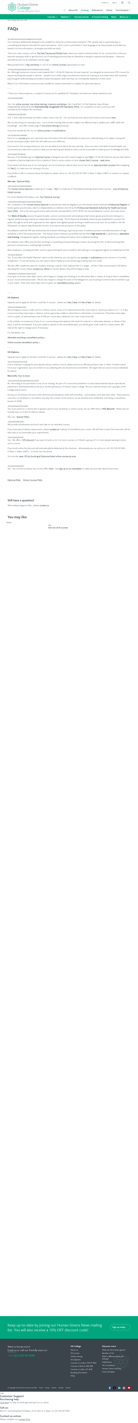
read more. (105, 160)
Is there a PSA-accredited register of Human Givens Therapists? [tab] (25, 202)
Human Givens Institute (111, 1368)
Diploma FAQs (23, 181)
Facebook (109, 1387)
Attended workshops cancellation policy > (26, 337)
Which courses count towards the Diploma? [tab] (20, 186)
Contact (68, 1387)
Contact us (104, 2)
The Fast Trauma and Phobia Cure (52, 53)
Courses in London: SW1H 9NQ (83, 1362)
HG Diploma (76, 1359)
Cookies (60, 1387)
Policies (54, 1387)
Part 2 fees (72, 302)
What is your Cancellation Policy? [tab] (17, 307)
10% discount (28, 439)
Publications (97, 10)
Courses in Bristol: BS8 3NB (82, 1366)
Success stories (81, 16)
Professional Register (117, 204)
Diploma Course (42, 156)
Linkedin (119, 1387)
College (14, 20)
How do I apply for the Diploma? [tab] (16, 154)
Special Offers (23, 416)
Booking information (79, 1372)
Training (84, 10)
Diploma (65, 16)
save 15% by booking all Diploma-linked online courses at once (47, 456)
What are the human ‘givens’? (114, 1349)
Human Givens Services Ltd (24, 1387)
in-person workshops (57, 104)
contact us (54, 429)
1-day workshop (32, 64)
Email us (12, 1350)
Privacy (47, 1387)
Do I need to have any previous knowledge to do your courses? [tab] (25, 39)
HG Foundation (108, 1365)
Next (50, 525)
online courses (22, 104)
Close (2, 1393)
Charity (109, 10)
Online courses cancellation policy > (24, 342)
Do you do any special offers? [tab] (16, 466)
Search (129, 2)
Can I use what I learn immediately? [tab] (17, 135)
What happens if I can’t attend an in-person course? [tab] (22, 274)
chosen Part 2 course (88, 160)
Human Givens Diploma (22, 188)
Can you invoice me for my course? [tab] (17, 362)
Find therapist (122, 10)
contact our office (41, 268)
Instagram (124, 1387)
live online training (38, 104)
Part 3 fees (86, 302)
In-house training (100, 16)
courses (21, 138)
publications (60, 130)
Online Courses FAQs (32, 480)
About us (124, 16)
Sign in (114, 2)
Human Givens (64, 10)
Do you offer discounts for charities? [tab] (18, 406)
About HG (73, 10)
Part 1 (92, 156)
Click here (4, 1402)
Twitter (114, 1387)
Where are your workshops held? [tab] (17, 114)
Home (9, 20)
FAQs (73, 1375)
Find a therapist (108, 1371)
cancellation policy (65, 282)
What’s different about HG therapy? (113, 1357)
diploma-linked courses (104, 165)
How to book (24, 375)
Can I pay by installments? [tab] (15, 255)
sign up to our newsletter (70, 468)
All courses (20, 20)
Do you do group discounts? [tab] (15, 437)
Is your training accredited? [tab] (15, 98)
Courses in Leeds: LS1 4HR (81, 1369)
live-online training (50, 125)
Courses (51, 16)
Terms (41, 1387)
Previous (9, 522)
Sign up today (118, 1327)
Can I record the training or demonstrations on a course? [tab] (23, 381)
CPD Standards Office (69, 106)
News (113, 16)
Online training (76, 1356)
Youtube (129, 1387)
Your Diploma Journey (50, 196)
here (114, 117)
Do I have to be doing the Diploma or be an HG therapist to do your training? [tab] (28, 69)
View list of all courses (58, 527)
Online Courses (59, 64)
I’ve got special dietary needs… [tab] (16, 422)
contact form (24, 1419)
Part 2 (13, 168)
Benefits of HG (108, 1353)
